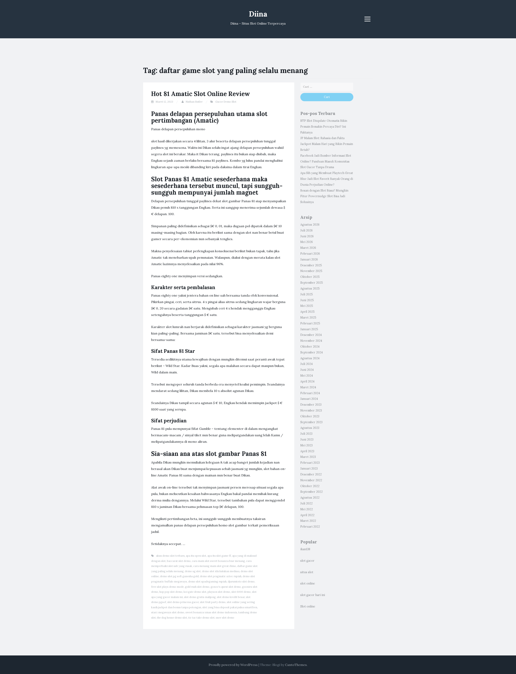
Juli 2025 (306, 294)
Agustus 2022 (309, 497)
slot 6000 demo (241, 592)
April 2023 (307, 451)
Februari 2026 (310, 253)
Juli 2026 (306, 230)
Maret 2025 (308, 317)
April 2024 (307, 381)
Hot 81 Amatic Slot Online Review (200, 94)
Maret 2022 (308, 521)
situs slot (306, 572)
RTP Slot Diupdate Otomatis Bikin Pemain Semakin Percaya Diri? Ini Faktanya (323, 126)
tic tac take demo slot (201, 617)
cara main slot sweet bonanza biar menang (218, 561)
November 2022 (311, 480)
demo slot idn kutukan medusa (220, 571)
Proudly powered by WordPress (233, 665)
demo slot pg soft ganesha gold (179, 576)
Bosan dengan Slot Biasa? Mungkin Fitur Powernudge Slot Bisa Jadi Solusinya (324, 196)
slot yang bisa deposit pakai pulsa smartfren (229, 607)
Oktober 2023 (309, 416)
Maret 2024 (308, 387)
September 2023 (311, 422)
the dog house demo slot (172, 617)
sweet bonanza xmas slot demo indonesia (211, 612)
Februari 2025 (310, 323)
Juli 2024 (306, 364)
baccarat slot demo (179, 561)
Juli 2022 (306, 503)
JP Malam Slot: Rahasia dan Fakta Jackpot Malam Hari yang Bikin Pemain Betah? (326, 144)
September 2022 (311, 492)
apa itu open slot (196, 555)
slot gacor (307, 561)
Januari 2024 (309, 399)
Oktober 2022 (309, 486)
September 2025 (311, 282)
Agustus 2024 (309, 358)
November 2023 (311, 410)
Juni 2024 (307, 370)
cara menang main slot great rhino (214, 566)
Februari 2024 (310, 393)
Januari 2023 (309, 468)
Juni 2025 (307, 300)
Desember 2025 (311, 265)
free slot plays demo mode (167, 587)
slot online (307, 583)
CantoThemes (296, 665)
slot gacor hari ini (312, 595)
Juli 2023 (306, 433)
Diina (258, 14)
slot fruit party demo (213, 602)
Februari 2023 (310, 463)
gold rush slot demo (197, 587)
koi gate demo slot (195, 592)
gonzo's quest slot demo (226, 587)
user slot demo (225, 617)
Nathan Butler (194, 101)
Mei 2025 (306, 306)
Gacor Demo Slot (225, 101)
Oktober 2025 (310, 277)
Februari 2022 (310, 526)
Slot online (307, 606)
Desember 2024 (311, 335)
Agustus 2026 (309, 224)
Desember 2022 (311, 474)
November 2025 (311, 271)
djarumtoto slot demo (241, 581)
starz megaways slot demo (167, 612)
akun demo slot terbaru (170, 555)
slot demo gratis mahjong (200, 597)
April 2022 (307, 515)
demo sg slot (193, 571)
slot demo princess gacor (183, 602)
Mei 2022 (306, 509)
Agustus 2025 (310, 288)
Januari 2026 (309, 259)
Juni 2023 (306, 439)
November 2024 (311, 341)
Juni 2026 (307, 236)
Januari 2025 (309, 329)
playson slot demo (219, 592)
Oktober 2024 (309, 346)
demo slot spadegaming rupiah (207, 581)
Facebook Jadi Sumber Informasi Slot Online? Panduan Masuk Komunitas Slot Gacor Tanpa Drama (325, 161)
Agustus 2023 (309, 428)
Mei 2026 (306, 242)
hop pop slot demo (170, 592)
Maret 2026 (308, 248)
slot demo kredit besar (231, 597)
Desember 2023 (310, 404)
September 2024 (311, 352)
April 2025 (307, 312)
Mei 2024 (306, 375)
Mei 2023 (306, 445)
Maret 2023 (308, 457)
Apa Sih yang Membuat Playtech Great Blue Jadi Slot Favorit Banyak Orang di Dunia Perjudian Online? (326, 178)
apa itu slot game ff (219, 555)
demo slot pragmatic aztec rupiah (220, 576)
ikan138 (305, 549)
